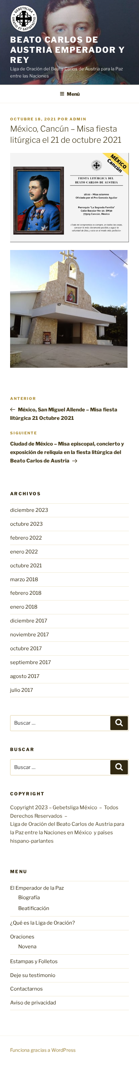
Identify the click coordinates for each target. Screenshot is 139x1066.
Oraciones (22, 937)
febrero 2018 (25, 593)
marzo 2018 (24, 579)
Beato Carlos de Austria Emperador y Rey (67, 50)
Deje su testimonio (32, 975)
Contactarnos (26, 989)
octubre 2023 (26, 524)
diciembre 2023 (29, 510)
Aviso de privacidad (33, 1003)
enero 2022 (24, 552)
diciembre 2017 (28, 621)
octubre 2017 (26, 648)
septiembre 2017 (30, 662)
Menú (73, 94)
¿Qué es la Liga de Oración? (42, 923)
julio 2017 (21, 690)
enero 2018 (23, 607)
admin (78, 119)
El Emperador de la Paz (37, 888)
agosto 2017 (24, 676)
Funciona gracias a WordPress (43, 1050)
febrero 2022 (26, 538)
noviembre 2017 (29, 635)
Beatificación (33, 908)
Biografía (29, 897)
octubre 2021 (26, 566)
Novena (27, 947)
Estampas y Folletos (34, 961)
